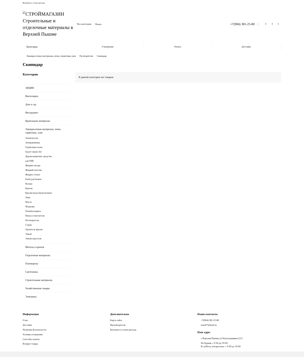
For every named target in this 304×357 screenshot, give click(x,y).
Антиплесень (31, 138)
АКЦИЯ (29, 88)
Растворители (86, 56)
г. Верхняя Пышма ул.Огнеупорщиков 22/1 (222, 338)
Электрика (30, 296)
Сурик (28, 224)
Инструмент (31, 112)
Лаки (27, 197)
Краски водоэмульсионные (38, 193)
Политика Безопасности (34, 329)
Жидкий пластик (33, 170)
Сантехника (31, 272)
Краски (29, 188)
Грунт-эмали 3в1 (33, 151)
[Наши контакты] (296, 349)
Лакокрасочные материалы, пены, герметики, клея (51, 56)
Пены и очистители (35, 215)
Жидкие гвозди (32, 165)
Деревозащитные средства (38, 156)
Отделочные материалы (37, 255)
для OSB (29, 161)
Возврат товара (30, 343)
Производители (117, 325)
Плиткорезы (31, 263)
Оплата (177, 46)
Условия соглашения (33, 334)
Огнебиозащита (33, 211)
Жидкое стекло (32, 174)
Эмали (28, 234)
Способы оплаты (31, 339)
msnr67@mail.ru (209, 325)
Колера (28, 183)
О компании (107, 46)
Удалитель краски (34, 229)
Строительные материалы (38, 280)
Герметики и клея (33, 147)
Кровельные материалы (37, 121)
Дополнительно (119, 314)
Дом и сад (30, 104)
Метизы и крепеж (34, 247)
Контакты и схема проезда (34, 3)
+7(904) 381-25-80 (242, 24)
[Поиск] (217, 24)
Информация (31, 314)
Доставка (246, 46)
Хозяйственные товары (37, 288)
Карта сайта (116, 320)
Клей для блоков (33, 179)
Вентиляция (31, 96)
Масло (28, 202)
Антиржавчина (32, 142)
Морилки (29, 206)
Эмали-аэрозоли (33, 238)
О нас (25, 320)
